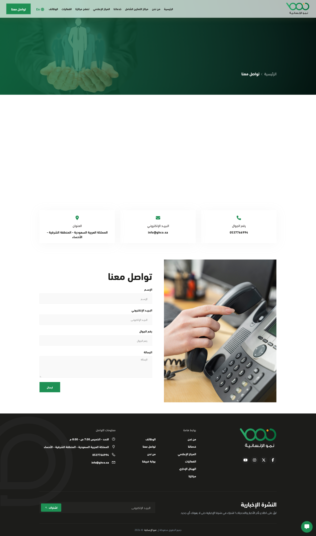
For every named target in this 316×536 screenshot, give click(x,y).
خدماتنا (117, 9)
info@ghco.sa (158, 232)
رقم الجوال (145, 331)
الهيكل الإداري (187, 469)
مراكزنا (192, 476)
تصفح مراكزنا (82, 9)
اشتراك (52, 507)
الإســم (148, 289)
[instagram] (254, 460)
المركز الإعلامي (101, 9)
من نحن (156, 9)
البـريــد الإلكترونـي (141, 310)
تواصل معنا (18, 8)
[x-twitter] (263, 460)
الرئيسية (168, 9)
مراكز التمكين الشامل (136, 9)
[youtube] (245, 460)
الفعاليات (67, 9)
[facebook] (272, 460)
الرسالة (148, 352)
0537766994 (239, 232)
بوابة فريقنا (149, 461)
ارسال (50, 387)
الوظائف (53, 9)
